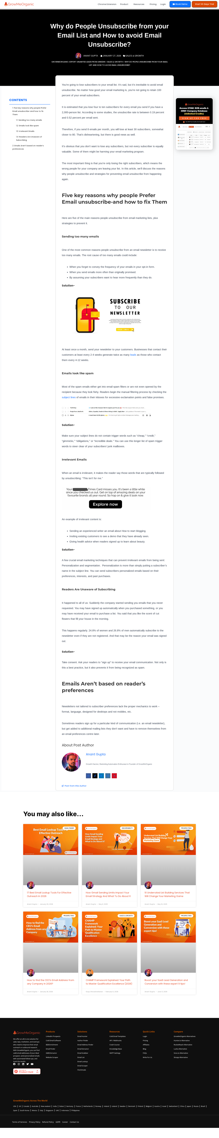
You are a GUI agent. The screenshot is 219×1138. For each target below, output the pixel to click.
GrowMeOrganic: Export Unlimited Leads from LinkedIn (78, 62)
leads (133, 354)
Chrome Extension (107, 4)
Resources (139, 4)
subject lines (69, 397)
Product (124, 4)
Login (163, 4)
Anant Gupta (96, 754)
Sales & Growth (134, 56)
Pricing (153, 4)
